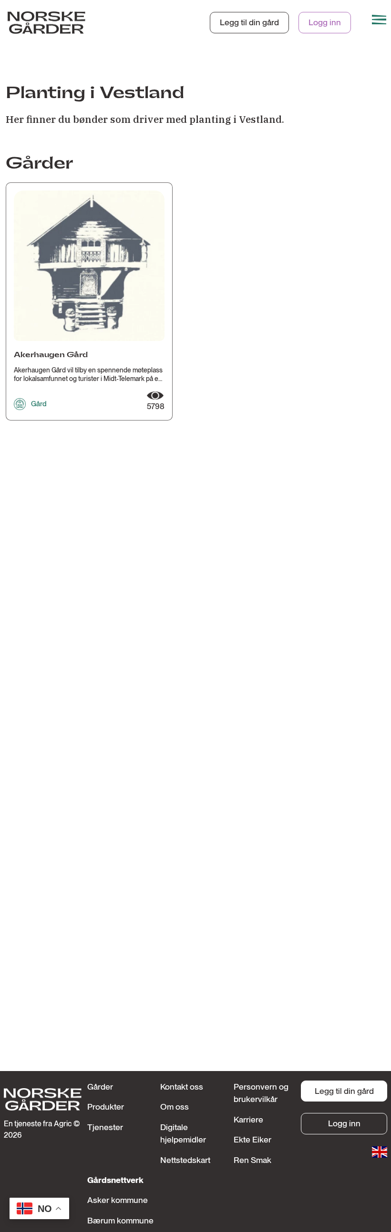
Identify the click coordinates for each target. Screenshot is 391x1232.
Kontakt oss (181, 1087)
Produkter (105, 1107)
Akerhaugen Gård (51, 355)
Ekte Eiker (252, 1139)
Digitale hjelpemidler (183, 1133)
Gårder (100, 1087)
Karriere (248, 1119)
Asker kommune (117, 1200)
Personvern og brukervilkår (261, 1093)
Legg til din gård (249, 22)
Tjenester (105, 1127)
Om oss (174, 1107)
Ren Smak (252, 1160)
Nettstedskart (185, 1160)
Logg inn (325, 22)
